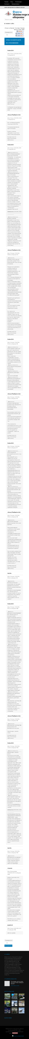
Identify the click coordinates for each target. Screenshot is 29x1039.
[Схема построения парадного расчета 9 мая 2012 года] (22, 1003)
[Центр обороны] (14, 996)
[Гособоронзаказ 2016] (7, 1003)
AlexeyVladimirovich (14, 115)
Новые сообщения (9, 28)
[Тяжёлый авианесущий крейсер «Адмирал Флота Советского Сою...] (14, 1003)
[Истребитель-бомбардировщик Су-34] (22, 1010)
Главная (6, 1)
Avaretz (10, 868)
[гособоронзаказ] (22, 996)
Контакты (6, 4)
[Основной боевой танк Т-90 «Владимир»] (14, 1010)
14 (9, 874)
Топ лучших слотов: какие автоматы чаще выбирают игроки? (17, 982)
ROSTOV (10, 925)
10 (17, 608)
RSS (23, 29)
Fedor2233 (11, 50)
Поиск (20, 29)
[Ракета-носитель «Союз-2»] (7, 1010)
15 (15, 929)
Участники (17, 28)
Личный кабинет (16, 4)
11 (17, 720)
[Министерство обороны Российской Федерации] (7, 996)
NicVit (9, 573)
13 (17, 852)
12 (17, 747)
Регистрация (18, 1)
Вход (12, 1)
